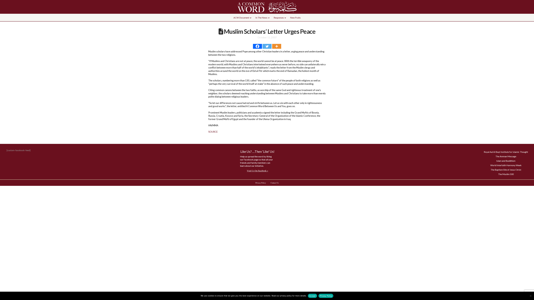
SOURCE (213, 131)
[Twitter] (267, 46)
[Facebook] (257, 46)
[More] (276, 46)
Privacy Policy (326, 296)
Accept (312, 296)
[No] (530, 295)
